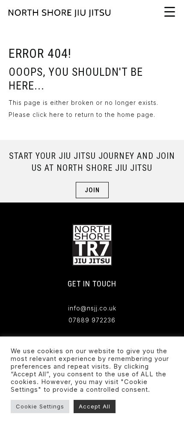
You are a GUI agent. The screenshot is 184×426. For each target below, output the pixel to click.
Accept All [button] (94, 406)
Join (92, 190)
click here (48, 114)
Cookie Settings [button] (40, 406)
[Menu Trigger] (169, 11)
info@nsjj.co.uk (92, 308)
